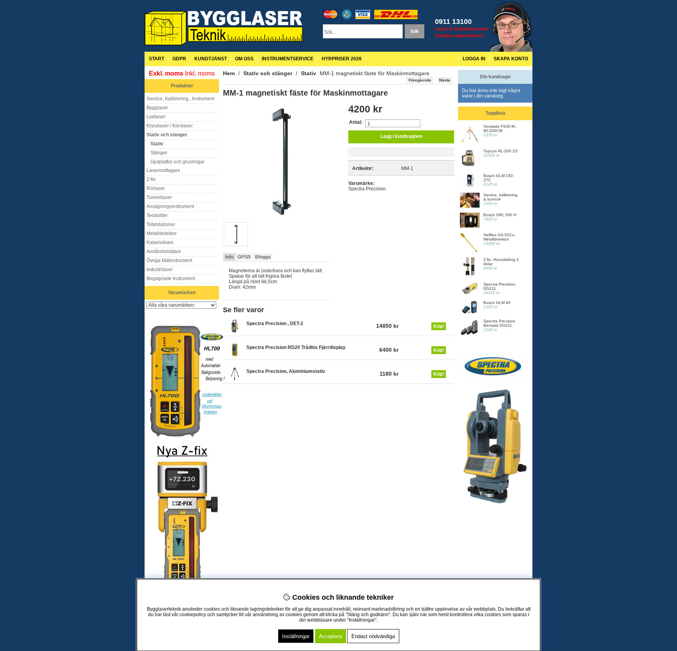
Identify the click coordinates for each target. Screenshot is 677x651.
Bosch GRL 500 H (499, 215)
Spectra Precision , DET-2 (274, 323)
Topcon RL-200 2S (500, 151)
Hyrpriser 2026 (342, 58)
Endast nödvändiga (373, 636)
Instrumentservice (287, 58)
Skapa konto (511, 58)
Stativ (308, 73)
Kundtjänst (210, 58)
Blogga (263, 257)
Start (156, 58)
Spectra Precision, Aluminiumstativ (285, 371)
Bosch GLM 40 (496, 302)
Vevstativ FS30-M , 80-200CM (500, 128)
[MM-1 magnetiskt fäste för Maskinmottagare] (281, 219)
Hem (229, 73)
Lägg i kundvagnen (401, 136)
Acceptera (330, 636)
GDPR (179, 58)
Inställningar (296, 636)
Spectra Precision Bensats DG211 (499, 323)
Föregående (420, 80)
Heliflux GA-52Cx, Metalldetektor (499, 237)
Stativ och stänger (267, 73)
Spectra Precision (367, 189)
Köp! (438, 326)
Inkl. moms (200, 73)
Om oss (244, 58)
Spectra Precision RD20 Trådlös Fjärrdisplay (296, 347)
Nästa (444, 80)
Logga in (474, 58)
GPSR (244, 257)
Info (229, 257)
